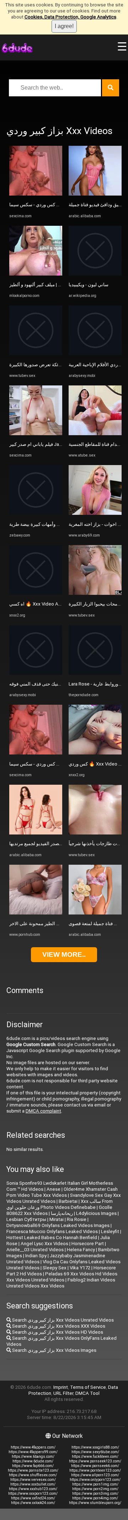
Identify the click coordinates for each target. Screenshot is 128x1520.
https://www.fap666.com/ (33, 1465)
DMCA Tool (87, 1393)
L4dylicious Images (96, 1213)
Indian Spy (36, 1256)
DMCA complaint (43, 1111)
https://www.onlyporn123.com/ (95, 1479)
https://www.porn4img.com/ (95, 1498)
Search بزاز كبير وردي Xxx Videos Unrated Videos (62, 1320)
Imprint (60, 1387)
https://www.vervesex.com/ (33, 1479)
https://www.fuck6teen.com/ (95, 1456)
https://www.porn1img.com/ (95, 1484)
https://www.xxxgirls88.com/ (95, 1447)
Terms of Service (88, 1387)
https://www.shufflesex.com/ (33, 1475)
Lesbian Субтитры (26, 1219)
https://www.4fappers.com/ (33, 1447)
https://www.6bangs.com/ (33, 1456)
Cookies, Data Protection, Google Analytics (70, 17)
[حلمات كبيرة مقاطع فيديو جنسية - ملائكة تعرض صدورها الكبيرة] (35, 354)
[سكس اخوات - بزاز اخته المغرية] (95, 513)
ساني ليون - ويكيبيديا (88, 285)
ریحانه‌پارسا (62, 1213)
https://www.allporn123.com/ (95, 1475)
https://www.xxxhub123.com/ (33, 1489)
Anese (53, 1189)
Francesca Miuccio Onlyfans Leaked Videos (52, 1231)
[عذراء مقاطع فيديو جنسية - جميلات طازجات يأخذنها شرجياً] (95, 833)
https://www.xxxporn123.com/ (33, 1493)
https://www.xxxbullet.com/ (32, 1484)
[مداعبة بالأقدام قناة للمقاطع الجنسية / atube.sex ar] (95, 434)
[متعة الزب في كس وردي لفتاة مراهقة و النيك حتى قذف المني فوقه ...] (35, 673)
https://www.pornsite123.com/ (33, 1470)
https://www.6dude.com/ (32, 1461)
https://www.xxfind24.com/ (33, 1498)
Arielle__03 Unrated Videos (35, 1250)
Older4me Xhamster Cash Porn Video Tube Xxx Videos (62, 1192)
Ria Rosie (76, 1219)
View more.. (64, 954)
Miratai (56, 1219)
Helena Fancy (81, 1250)
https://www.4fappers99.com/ (33, 1452)
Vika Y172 (80, 1268)
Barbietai (68, 1201)
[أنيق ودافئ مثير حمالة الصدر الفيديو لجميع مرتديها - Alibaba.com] (35, 833)
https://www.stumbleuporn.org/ (95, 1502)
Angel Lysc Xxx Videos (44, 1244)
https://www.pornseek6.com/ (95, 1465)
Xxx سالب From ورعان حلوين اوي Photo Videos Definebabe (59, 1204)
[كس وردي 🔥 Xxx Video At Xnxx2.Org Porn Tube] (95, 753)
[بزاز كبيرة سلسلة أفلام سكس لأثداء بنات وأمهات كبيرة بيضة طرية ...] (35, 513)
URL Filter (63, 1393)
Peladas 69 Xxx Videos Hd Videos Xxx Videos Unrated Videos (61, 1277)
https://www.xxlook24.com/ (33, 1502)
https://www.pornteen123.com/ (95, 1470)
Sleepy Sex (54, 1268)
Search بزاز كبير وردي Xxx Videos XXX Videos (58, 1326)
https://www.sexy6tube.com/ (95, 1452)
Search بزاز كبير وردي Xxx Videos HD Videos (57, 1332)
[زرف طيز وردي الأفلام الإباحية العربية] (95, 354)
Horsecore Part (87, 1244)
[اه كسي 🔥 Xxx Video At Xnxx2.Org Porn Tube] (35, 593)
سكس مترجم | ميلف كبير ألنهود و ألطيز (46, 285)
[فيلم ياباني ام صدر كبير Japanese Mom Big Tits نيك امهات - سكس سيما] (35, 434)
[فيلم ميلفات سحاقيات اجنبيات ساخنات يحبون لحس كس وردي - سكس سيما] (35, 194)
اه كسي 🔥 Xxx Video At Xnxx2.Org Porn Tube (57, 604)
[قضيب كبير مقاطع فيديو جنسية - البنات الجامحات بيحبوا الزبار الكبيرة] (95, 593)
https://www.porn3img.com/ (95, 1493)
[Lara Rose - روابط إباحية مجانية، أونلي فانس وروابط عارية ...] (95, 673)
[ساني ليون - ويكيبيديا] (95, 274)
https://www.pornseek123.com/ (95, 1461)
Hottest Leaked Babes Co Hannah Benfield (51, 1237)
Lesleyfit (110, 1231)
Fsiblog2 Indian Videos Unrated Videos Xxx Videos (60, 1283)
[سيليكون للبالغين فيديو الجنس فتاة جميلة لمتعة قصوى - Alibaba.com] (95, 913)
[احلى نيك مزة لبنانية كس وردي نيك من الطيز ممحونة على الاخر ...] (35, 913)
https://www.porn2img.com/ (95, 1489)
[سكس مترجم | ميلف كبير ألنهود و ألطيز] (35, 274)
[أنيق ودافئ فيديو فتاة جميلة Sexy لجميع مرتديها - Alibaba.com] (95, 194)
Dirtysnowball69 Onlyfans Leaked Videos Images (58, 1225)
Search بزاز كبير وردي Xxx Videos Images (53, 1350)
